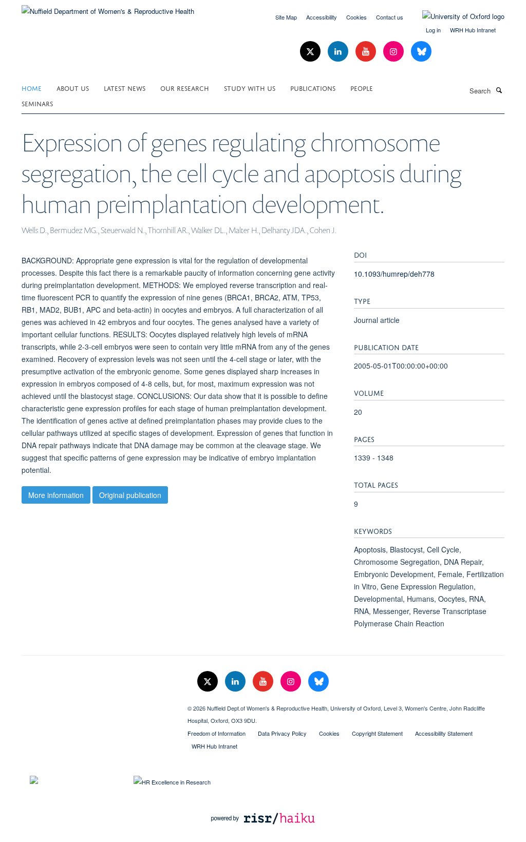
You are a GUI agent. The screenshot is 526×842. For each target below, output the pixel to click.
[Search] (498, 89)
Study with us (249, 87)
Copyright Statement (377, 733)
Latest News (124, 87)
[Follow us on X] (311, 51)
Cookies (356, 17)
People (361, 87)
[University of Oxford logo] (455, 16)
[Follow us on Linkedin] (339, 51)
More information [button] (56, 495)
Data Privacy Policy (282, 733)
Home (32, 87)
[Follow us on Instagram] (394, 51)
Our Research (184, 87)
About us (73, 87)
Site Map (286, 17)
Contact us (389, 17)
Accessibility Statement (444, 733)
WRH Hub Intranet (473, 30)
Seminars (37, 103)
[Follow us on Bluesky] (421, 51)
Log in (433, 30)
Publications (312, 87)
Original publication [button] (130, 495)
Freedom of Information (216, 733)
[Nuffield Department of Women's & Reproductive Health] (108, 7)
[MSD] (97, 704)
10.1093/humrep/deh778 (394, 274)
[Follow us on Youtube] (366, 51)
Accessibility (321, 17)
